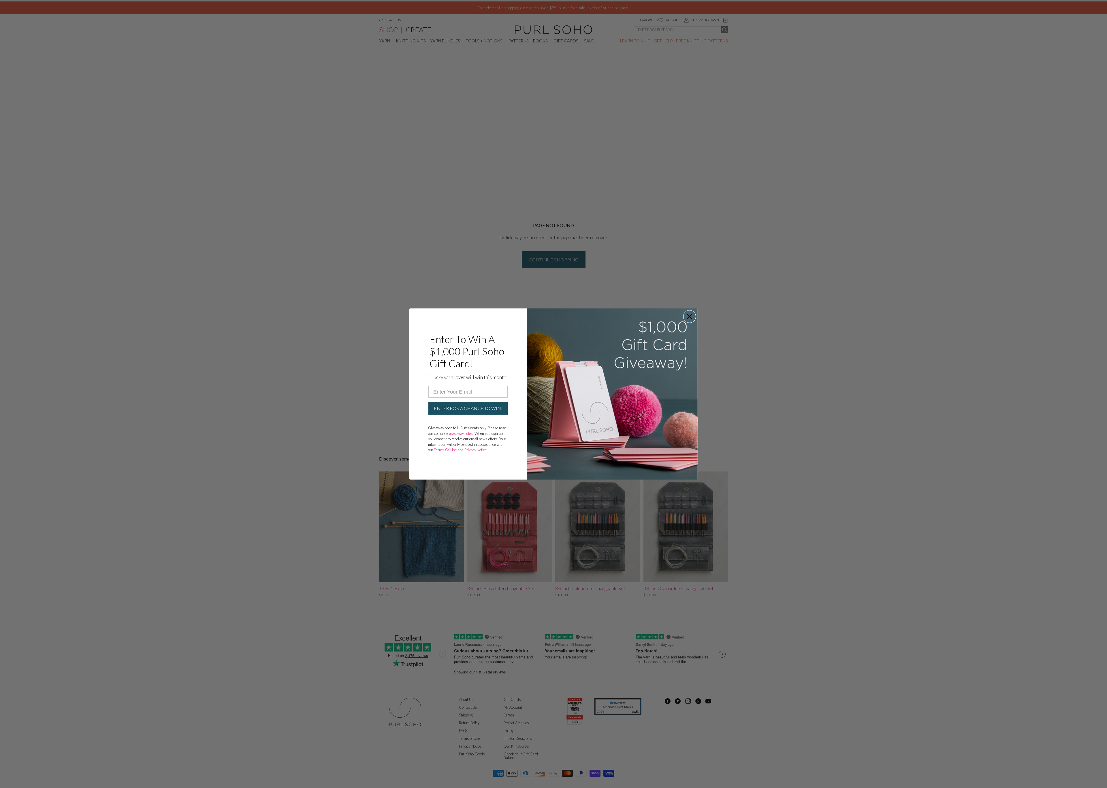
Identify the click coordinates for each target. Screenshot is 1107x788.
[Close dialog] (689, 316)
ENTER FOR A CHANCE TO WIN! (468, 408)
